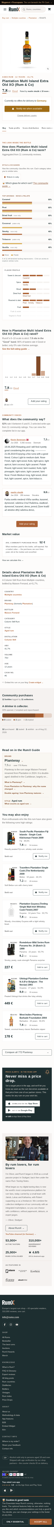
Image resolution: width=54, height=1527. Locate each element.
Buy (4, 128)
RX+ (4, 1430)
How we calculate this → (13, 560)
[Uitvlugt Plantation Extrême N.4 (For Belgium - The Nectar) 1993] (11, 985)
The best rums (8, 1344)
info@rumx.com (10, 1317)
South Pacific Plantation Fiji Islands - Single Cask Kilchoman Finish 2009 (34, 834)
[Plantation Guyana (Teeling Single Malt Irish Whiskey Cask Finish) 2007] (11, 910)
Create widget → (36, 682)
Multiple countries (13, 595)
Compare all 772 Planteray (27, 1052)
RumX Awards (8, 1352)
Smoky (9, 231)
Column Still (10, 640)
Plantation (27, 604)
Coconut (11, 223)
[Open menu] (5, 9)
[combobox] (33, 9)
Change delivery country (27, 115)
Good (15, 91)
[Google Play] (11, 1490)
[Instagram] (10, 1324)
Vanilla (9, 247)
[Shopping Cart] (49, 9)
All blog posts (8, 1378)
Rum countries (8, 1382)
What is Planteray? (15, 782)
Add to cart (42, 967)
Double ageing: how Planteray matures (24, 793)
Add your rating (39, 401)
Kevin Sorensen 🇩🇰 (20, 440)
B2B (4, 1422)
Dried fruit (11, 215)
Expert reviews (8, 1374)
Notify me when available (29, 108)
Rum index (7, 1396)
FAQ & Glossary (9, 1371)
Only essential (15, 1522)
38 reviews (33, 917)
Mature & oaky (11, 177)
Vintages (6, 1392)
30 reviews (33, 1025)
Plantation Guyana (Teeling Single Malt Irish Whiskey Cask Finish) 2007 (34, 907)
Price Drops (7, 1400)
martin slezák (17, 492)
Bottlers (5, 1389)
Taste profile (14, 128)
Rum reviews (47, 128)
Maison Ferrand (12, 613)
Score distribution (31, 128)
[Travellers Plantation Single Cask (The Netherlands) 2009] (11, 874)
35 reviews (33, 992)
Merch (5, 1355)
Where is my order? (11, 1441)
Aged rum (7, 77)
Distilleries (6, 1385)
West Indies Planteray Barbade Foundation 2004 (33, 1016)
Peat (4, 207)
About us (6, 1411)
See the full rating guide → (16, 349)
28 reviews (33, 881)
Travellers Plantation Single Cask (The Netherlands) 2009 (34, 870)
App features (7, 1419)
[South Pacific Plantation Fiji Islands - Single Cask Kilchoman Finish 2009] (11, 838)
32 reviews (33, 956)
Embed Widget (8, 1426)
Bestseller (6, 1341)
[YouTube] (16, 1324)
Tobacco (11, 239)
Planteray (9, 604)
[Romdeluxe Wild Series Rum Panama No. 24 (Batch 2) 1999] (11, 949)
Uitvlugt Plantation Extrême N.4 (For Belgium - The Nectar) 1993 (34, 981)
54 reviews (33, 845)
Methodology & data (11, 1415)
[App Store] (5, 1490)
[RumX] (14, 9)
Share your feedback (11, 1445)
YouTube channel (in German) (21, 1234)
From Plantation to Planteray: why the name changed (25, 787)
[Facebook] (4, 1324)
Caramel (6, 199)
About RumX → (16, 1228)
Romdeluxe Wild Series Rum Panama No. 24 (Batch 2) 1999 (34, 945)
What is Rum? (8, 1367)
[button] (27, 48)
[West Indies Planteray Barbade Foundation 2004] (11, 1020)
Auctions (6, 1348)
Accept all (40, 1522)
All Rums (6, 1337)
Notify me (43, 856)
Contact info (7, 1449)
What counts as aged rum (18, 804)
